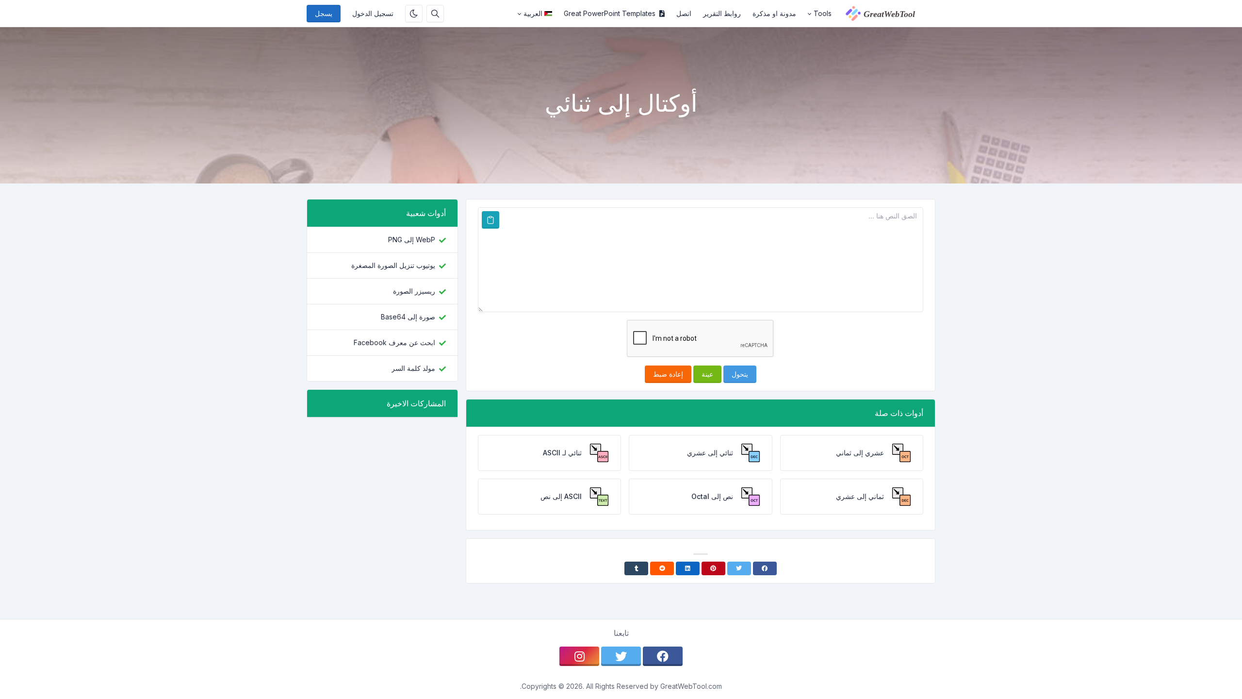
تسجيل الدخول (372, 13)
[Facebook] (765, 568)
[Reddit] (662, 568)
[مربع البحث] (435, 13)
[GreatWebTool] (886, 13)
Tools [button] (823, 13)
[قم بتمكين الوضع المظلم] (414, 13)
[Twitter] (739, 568)
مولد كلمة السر (413, 368)
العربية (532, 13)
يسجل (323, 13)
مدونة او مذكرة (774, 13)
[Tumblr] (636, 568)
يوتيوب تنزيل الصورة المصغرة (393, 265)
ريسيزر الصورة (414, 291)
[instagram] (579, 656)
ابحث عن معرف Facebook (394, 342)
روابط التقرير (722, 13)
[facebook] (663, 656)
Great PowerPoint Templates (609, 13)
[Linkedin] (688, 568)
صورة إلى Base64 (408, 317)
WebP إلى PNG (411, 239)
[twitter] (621, 656)
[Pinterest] (713, 568)
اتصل (683, 13)
